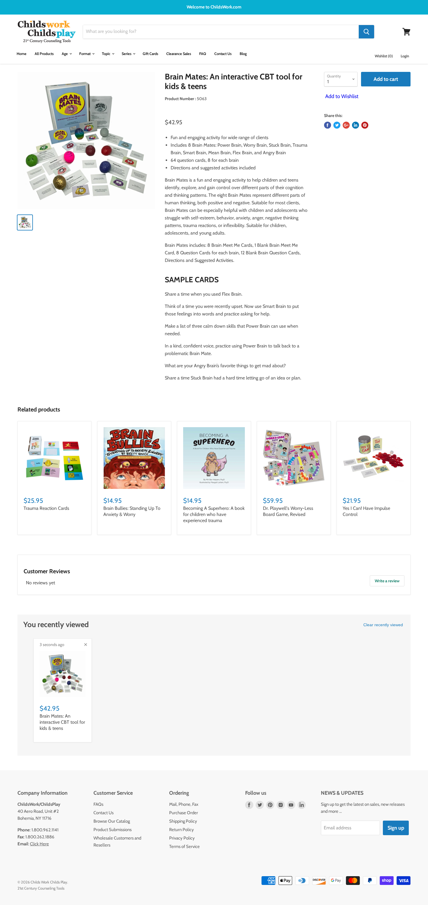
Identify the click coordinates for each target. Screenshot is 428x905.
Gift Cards (150, 54)
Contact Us (222, 54)
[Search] (366, 31)
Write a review (387, 580)
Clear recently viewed (383, 624)
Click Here (39, 844)
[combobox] (221, 31)
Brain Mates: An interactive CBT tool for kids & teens (62, 722)
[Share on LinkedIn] (355, 125)
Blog (243, 54)
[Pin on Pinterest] (364, 125)
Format (85, 54)
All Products (44, 54)
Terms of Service (184, 846)
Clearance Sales (178, 54)
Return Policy (181, 829)
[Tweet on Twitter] (336, 125)
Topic (106, 54)
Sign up (396, 828)
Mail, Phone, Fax (183, 804)
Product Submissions (112, 829)
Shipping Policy (183, 821)
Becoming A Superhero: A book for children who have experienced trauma (214, 514)
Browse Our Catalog (111, 821)
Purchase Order (183, 812)
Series (127, 54)
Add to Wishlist (341, 96)
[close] (86, 644)
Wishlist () (384, 56)
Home (21, 54)
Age (65, 54)
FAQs (98, 804)
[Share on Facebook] (327, 125)
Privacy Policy (182, 838)
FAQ (202, 54)
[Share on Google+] (346, 125)
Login (405, 56)
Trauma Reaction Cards (46, 508)
